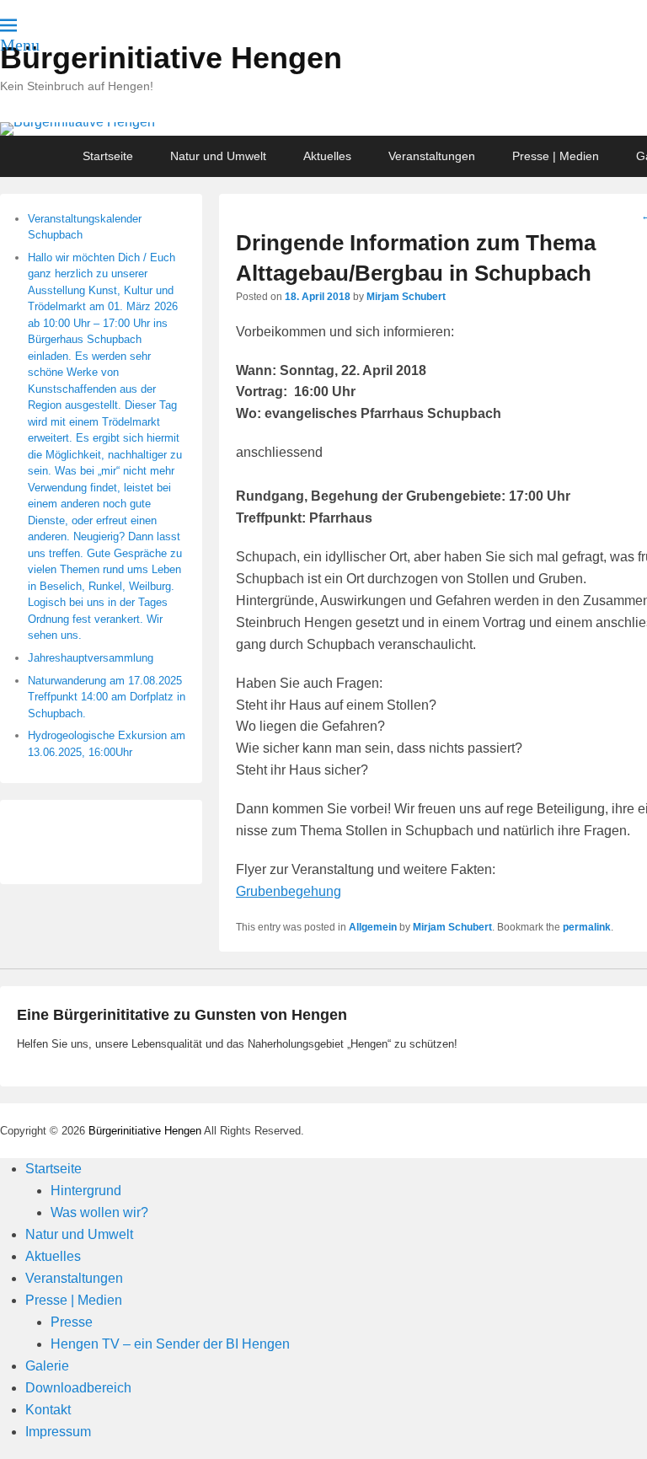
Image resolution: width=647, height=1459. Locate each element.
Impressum (58, 1431)
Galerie (47, 1366)
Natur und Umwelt (218, 156)
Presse (72, 1322)
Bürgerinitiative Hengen (171, 57)
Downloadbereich (78, 1388)
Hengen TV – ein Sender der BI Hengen (170, 1344)
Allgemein (373, 927)
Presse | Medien (555, 156)
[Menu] (8, 25)
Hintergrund (86, 1190)
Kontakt (48, 1410)
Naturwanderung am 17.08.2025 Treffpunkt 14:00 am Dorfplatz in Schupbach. (106, 697)
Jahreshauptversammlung (90, 658)
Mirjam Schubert (406, 297)
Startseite (108, 156)
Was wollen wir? (99, 1212)
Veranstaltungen (431, 156)
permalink (587, 927)
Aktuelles (327, 156)
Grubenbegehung (288, 891)
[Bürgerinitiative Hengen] (323, 129)
